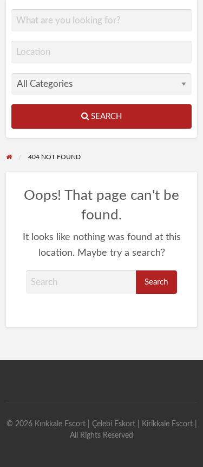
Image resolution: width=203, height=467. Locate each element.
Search (105, 116)
